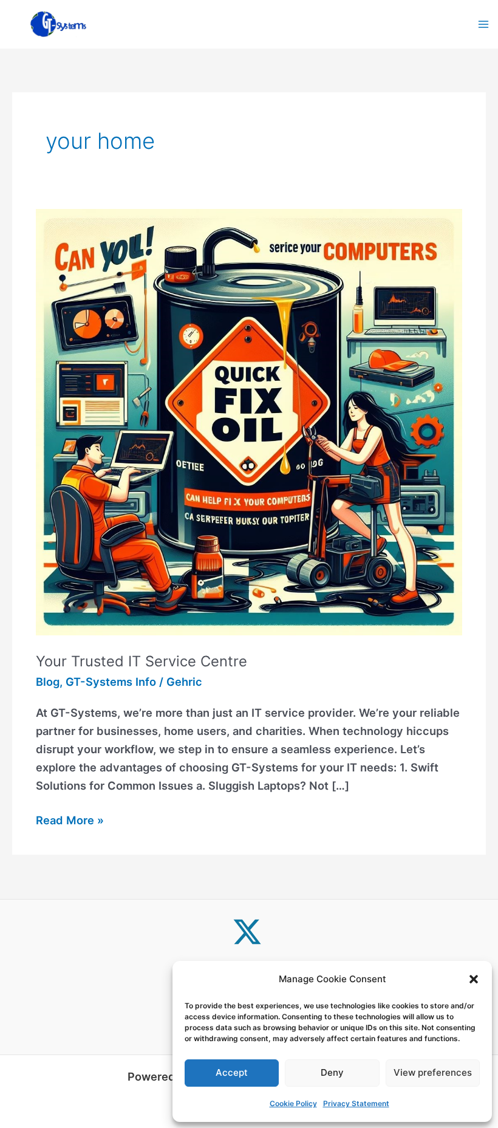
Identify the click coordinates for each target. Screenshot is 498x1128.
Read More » (70, 819)
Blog (48, 681)
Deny (332, 1072)
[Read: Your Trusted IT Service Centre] (249, 421)
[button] (474, 979)
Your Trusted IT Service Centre (141, 661)
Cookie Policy (293, 1103)
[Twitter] (247, 932)
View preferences (433, 1072)
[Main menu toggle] (483, 24)
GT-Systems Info (111, 681)
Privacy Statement (356, 1103)
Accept (232, 1072)
